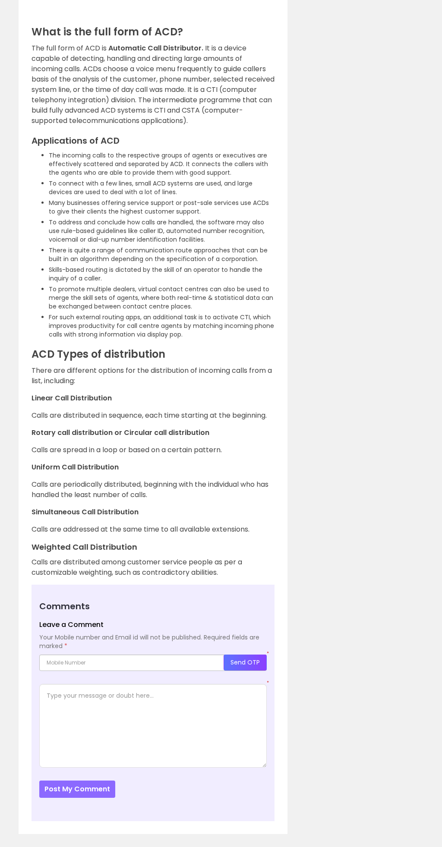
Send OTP (245, 662)
